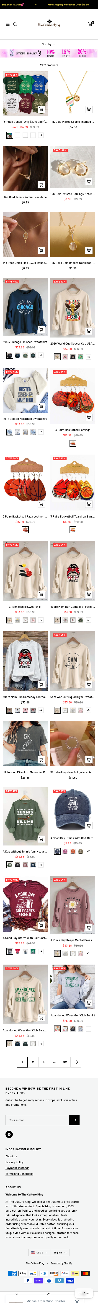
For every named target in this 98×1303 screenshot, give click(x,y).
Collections (16, 1299)
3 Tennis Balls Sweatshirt (25, 606)
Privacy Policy (14, 1162)
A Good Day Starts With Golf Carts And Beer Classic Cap (72, 838)
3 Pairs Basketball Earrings (72, 430)
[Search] (15, 24)
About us (11, 1156)
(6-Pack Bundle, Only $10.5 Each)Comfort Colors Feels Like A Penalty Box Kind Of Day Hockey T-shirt (25, 121)
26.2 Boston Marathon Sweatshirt (25, 418)
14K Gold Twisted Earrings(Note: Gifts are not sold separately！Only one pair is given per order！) (72, 194)
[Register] (74, 1120)
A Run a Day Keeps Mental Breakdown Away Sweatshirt (72, 940)
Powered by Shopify (61, 1263)
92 (65, 1062)
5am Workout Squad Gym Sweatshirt (72, 697)
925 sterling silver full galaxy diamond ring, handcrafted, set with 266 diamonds (72, 772)
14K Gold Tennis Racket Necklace (25, 197)
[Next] (75, 1062)
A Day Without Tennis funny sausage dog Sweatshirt (25, 851)
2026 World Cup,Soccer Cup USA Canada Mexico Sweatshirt (72, 343)
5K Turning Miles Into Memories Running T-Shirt (25, 772)
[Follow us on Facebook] (9, 1134)
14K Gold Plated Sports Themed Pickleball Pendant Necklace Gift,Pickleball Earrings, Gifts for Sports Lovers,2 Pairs (72, 121)
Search (49, 1299)
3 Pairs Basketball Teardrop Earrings (72, 516)
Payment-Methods (17, 1168)
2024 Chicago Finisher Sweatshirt (25, 342)
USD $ (39, 1252)
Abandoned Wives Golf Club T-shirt (73, 1015)
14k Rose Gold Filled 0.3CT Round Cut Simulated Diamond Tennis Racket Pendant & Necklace (25, 263)
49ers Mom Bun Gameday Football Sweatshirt (72, 606)
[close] (77, 1277)
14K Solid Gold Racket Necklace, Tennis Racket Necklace (72, 263)
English (58, 1252)
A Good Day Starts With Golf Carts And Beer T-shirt (25, 938)
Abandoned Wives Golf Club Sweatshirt (25, 1030)
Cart (81, 1299)
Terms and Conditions (19, 1173)
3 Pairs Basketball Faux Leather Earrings (25, 516)
